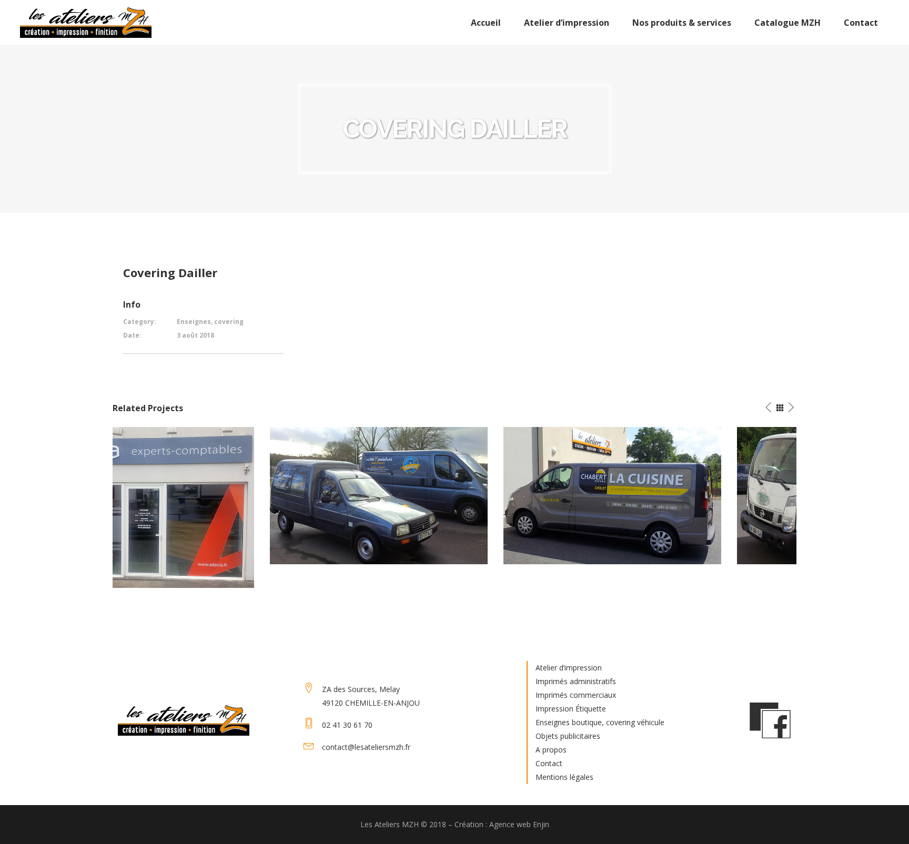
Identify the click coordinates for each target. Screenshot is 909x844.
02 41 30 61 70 (347, 725)
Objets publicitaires (568, 736)
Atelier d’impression (569, 668)
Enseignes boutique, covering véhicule (600, 722)
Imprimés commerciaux (576, 695)
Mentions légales (564, 777)
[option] (221, 495)
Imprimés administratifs (576, 681)
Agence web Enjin (519, 824)
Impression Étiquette (571, 709)
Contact (549, 763)
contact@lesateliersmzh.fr (366, 747)
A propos (551, 750)
